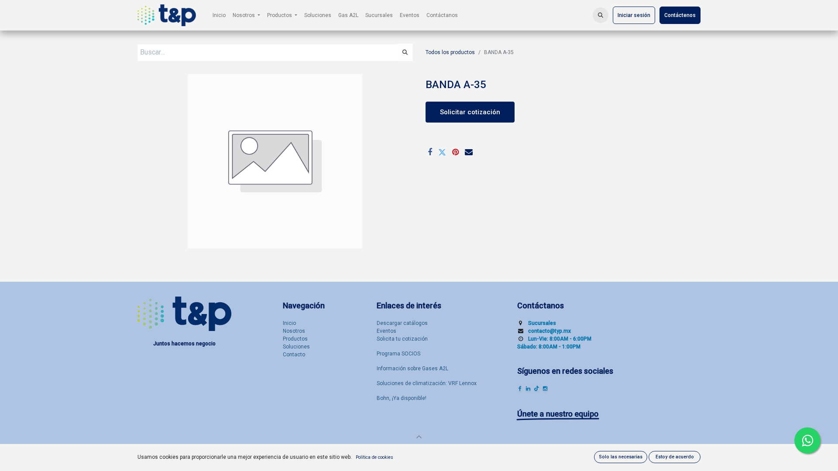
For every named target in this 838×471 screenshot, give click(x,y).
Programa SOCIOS (398, 354)
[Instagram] (545, 388)
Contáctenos (680, 15)
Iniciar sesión (634, 15)
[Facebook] (430, 152)
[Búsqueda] (405, 52)
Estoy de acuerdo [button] (675, 457)
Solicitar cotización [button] (470, 112)
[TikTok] (536, 388)
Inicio (289, 323)
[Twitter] (442, 152)
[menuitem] (219, 15)
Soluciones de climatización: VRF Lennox (427, 383)
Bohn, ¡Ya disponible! (401, 398)
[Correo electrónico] (469, 152)
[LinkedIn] (528, 388)
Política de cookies (374, 457)
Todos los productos (450, 52)
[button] (600, 15)
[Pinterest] (455, 152)
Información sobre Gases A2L (412, 368)
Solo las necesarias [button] (620, 457)
